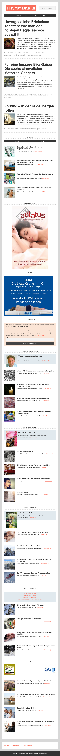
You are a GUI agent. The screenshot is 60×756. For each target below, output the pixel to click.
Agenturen (13, 54)
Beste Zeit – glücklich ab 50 (26, 708)
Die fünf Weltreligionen (25, 451)
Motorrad (21, 95)
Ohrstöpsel (46, 95)
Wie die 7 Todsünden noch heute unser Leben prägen (35, 371)
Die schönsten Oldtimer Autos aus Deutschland (33, 465)
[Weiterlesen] (45, 361)
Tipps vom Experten (21, 8)
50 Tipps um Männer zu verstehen (29, 619)
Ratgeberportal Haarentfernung (30, 597)
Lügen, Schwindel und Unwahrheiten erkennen (33, 478)
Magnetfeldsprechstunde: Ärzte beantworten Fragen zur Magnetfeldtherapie (35, 161)
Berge (18, 130)
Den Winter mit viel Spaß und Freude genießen (33, 573)
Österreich (40, 130)
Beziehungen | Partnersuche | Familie (24, 52)
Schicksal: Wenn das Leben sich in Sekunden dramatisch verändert (33, 385)
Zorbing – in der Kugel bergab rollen (29, 108)
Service (20, 55)
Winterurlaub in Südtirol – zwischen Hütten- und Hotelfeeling (34, 560)
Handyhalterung (8, 95)
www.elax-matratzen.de (30, 595)
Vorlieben (38, 55)
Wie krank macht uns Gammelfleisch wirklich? (33, 398)
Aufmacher (18, 128)
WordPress (41, 753)
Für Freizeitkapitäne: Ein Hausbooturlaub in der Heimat (36, 694)
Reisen (34, 128)
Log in (45, 753)
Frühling (44, 94)
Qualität (15, 55)
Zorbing (49, 130)
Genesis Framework (34, 753)
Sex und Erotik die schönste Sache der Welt (32, 532)
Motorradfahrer (38, 95)
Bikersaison (25, 94)
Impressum (7, 745)
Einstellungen (30, 745)
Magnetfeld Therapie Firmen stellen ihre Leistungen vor (35, 175)
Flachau (27, 130)
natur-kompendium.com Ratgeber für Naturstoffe (30, 599)
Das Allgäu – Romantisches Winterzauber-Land (33, 546)
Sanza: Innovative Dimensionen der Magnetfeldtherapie (29, 148)
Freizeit (31, 130)
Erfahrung (33, 54)
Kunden (47, 54)
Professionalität (8, 55)
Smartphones (7, 97)
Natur (35, 130)
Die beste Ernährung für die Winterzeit (30, 605)
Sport (38, 128)
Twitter (42, 141)
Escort (43, 54)
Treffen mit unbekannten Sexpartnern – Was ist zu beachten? (34, 633)
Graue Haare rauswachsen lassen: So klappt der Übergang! (34, 188)
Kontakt (24, 745)
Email (7, 337)
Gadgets (49, 94)
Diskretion (27, 54)
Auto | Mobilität (19, 93)
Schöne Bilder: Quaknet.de (30, 593)
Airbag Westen (18, 94)
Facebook (17, 141)
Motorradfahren (28, 95)
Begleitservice (20, 54)
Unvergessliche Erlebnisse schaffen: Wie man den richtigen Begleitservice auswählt (26, 28)
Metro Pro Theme (24, 753)
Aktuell (13, 52)
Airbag (12, 94)
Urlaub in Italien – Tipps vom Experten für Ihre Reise (35, 681)
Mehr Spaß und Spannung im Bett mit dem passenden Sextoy (36, 647)
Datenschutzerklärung (39, 335)
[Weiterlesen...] (38, 151)
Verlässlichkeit (26, 55)
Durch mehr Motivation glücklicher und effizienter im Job (35, 722)
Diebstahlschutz (33, 94)
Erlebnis (39, 54)
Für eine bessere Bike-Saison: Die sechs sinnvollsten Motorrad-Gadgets (29, 68)
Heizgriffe (15, 95)
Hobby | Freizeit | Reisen (39, 52)
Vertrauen (33, 55)
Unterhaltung (43, 128)
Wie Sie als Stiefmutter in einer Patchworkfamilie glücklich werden (34, 412)
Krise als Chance (23, 492)
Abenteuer (13, 130)
